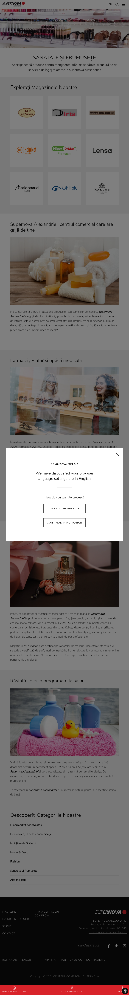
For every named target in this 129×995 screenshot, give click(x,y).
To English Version (64, 508)
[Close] (117, 454)
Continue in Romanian (64, 522)
